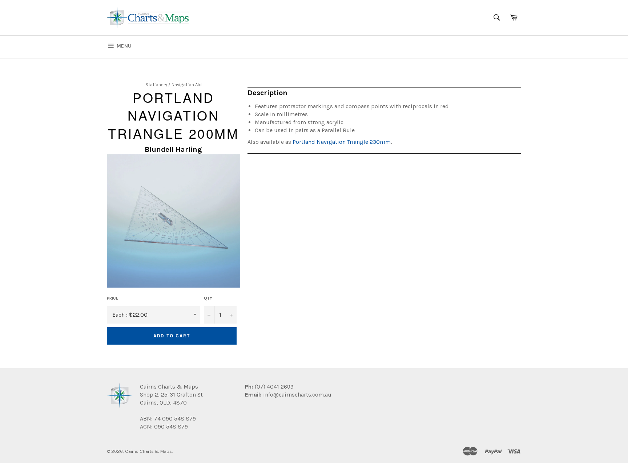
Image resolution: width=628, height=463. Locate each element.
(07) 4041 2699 (273, 386)
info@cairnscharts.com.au (297, 394)
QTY (208, 298)
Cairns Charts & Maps (148, 451)
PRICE (112, 298)
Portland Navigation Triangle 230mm (342, 141)
